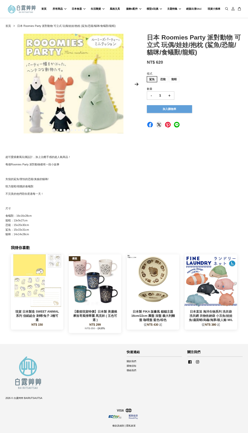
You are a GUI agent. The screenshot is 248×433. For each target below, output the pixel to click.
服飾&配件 (132, 9)
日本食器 (77, 9)
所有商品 (58, 9)
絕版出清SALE (194, 9)
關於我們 (131, 361)
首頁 (43, 9)
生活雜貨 (96, 9)
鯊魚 (152, 79)
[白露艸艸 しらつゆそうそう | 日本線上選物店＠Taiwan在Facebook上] (189, 363)
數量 (149, 88)
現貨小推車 (214, 9)
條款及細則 (118, 425)
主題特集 (172, 9)
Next (136, 84)
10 (90, 130)
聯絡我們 (131, 370)
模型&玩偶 (152, 9)
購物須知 (131, 365)
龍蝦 (174, 79)
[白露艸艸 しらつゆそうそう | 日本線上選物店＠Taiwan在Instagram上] (197, 363)
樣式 (149, 73)
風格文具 (115, 9)
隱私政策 (131, 425)
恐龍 (163, 79)
